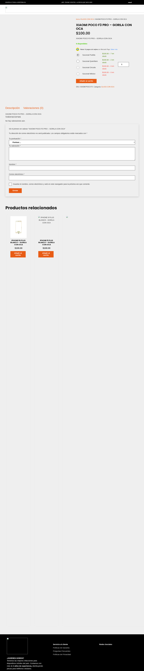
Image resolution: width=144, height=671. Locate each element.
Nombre (12, 164)
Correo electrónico (16, 174)
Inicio (78, 19)
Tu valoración (15, 146)
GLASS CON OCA (87, 19)
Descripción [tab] (12, 107)
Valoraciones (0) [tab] (33, 107)
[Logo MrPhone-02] (17, 646)
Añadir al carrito (86, 81)
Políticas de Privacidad (62, 654)
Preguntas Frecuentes (61, 651)
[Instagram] (137, 2)
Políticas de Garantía (61, 648)
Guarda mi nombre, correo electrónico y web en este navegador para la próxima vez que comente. (51, 184)
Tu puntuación (15, 139)
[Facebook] (133, 2)
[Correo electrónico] (130, 2)
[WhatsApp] (112, 650)
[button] (18, 254)
